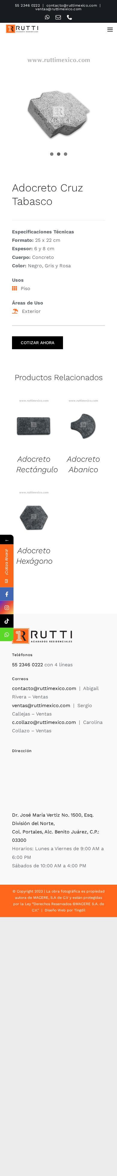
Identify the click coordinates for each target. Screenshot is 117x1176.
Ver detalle (33, 424)
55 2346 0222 (27, 5)
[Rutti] (22, 27)
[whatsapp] (47, 17)
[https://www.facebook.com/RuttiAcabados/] (7, 594)
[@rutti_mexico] (7, 621)
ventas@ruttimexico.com (58, 9)
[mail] (58, 17)
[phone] (69, 17)
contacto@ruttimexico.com (71, 5)
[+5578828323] (7, 634)
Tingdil (80, 910)
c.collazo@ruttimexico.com (44, 722)
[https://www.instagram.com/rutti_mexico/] (7, 607)
